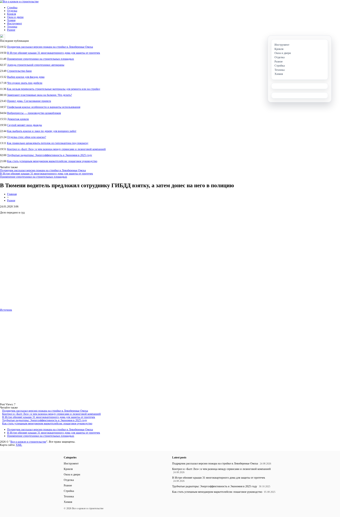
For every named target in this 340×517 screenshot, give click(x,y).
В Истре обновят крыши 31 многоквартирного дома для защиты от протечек (53, 52)
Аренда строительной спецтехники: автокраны (35, 64)
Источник (6, 309)
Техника (12, 26)
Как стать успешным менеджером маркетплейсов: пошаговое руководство (52, 161)
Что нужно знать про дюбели (24, 82)
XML (19, 444)
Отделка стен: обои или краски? (26, 137)
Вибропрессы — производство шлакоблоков (34, 113)
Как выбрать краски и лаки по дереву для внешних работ (41, 131)
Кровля (11, 13)
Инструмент (14, 23)
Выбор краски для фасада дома (25, 76)
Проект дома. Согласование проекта (29, 100)
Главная (12, 194)
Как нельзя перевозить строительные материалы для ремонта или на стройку (53, 88)
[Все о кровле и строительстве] (19, 1)
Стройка (12, 7)
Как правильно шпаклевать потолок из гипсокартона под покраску (47, 143)
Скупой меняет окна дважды (24, 125)
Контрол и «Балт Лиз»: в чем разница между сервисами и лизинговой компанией (56, 149)
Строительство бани (19, 70)
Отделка (12, 10)
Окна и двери (15, 17)
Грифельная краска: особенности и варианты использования (43, 106)
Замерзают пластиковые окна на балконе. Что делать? (39, 94)
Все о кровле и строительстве (28, 441)
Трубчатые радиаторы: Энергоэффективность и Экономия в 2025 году (49, 155)
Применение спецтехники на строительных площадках (40, 58)
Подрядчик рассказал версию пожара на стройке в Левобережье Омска (50, 46)
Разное (11, 29)
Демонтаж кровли (18, 119)
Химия (11, 20)
